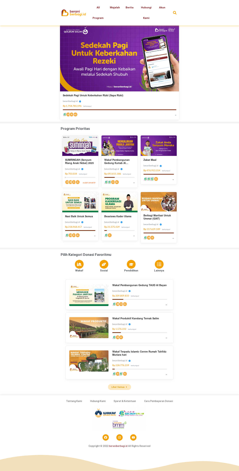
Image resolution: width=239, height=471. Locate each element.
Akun (162, 7)
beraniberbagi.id (118, 446)
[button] (175, 13)
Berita (129, 7)
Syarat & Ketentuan (125, 401)
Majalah (115, 7)
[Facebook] (106, 437)
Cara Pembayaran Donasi (158, 401)
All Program (98, 13)
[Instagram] (119, 437)
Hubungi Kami (146, 13)
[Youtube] (133, 437)
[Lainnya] (159, 264)
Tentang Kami (74, 401)
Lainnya (159, 270)
